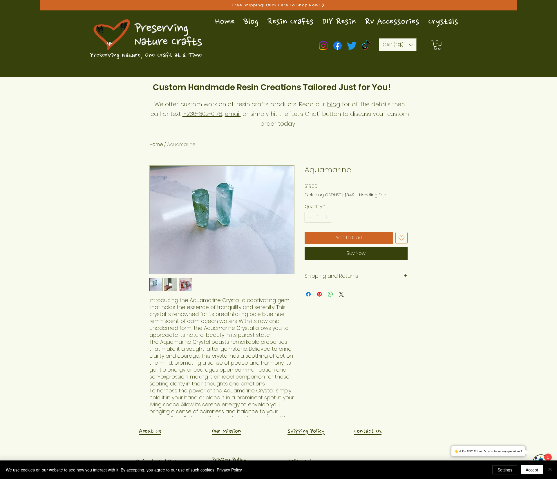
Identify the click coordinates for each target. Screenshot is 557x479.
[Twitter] (351, 45)
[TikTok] (366, 45)
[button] (437, 45)
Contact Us (367, 431)
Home (156, 144)
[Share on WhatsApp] (330, 294)
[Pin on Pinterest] (319, 294)
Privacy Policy (229, 460)
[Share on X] (341, 294)
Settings (505, 470)
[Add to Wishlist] (401, 238)
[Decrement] (309, 217)
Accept (532, 470)
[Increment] (326, 217)
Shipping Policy (306, 431)
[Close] (550, 469)
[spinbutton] (318, 217)
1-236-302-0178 (202, 114)
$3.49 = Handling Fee (365, 195)
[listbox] (398, 44)
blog (333, 104)
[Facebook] (337, 45)
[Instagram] (323, 45)
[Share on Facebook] (308, 294)
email (233, 114)
